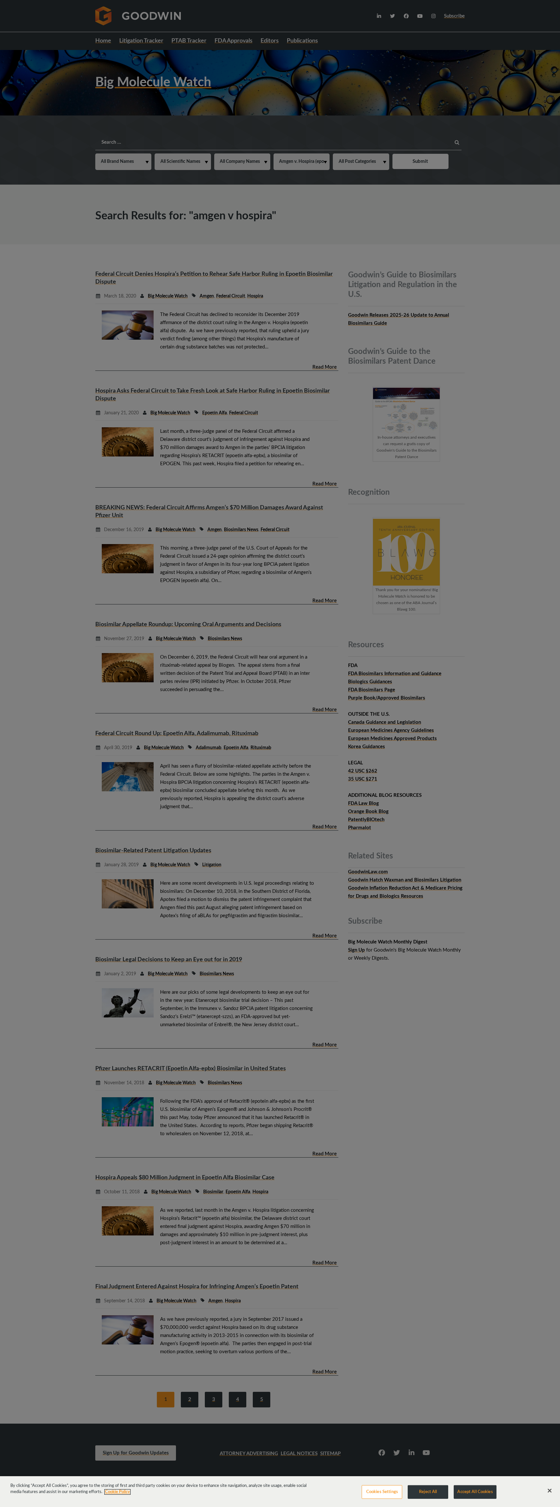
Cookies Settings (382, 1492)
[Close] (549, 1491)
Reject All (428, 1492)
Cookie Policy (117, 1492)
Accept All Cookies (475, 1492)
